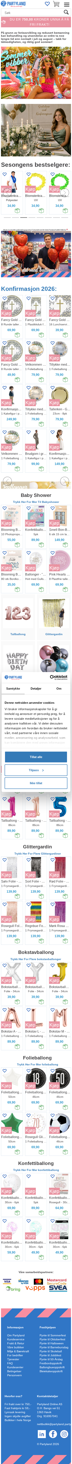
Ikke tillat (36, 783)
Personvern (14, 1375)
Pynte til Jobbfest (50, 1355)
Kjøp (22, 189)
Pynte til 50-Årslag (51, 1359)
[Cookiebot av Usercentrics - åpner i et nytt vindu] (50, 677)
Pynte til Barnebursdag (54, 1347)
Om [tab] (58, 688)
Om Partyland (16, 1335)
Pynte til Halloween (52, 1343)
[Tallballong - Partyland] (18, 612)
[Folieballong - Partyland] (54, 659)
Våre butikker (15, 1347)
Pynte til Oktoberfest (52, 1339)
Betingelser (14, 1371)
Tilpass (34, 770)
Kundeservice (15, 1339)
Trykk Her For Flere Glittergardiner (38, 853)
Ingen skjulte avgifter (18, 1416)
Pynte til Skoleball (51, 1351)
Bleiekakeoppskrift (51, 1371)
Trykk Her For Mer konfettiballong (36, 1170)
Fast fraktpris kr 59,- (17, 1408)
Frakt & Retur (15, 1343)
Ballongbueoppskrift (52, 1367)
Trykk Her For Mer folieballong (37, 1064)
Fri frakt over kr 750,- (18, 1404)
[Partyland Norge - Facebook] (53, 1433)
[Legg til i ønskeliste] (20, 174)
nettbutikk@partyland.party (54, 1424)
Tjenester (13, 1359)
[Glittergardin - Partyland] (54, 612)
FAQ (10, 1363)
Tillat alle (36, 757)
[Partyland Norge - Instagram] (64, 1433)
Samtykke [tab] (13, 688)
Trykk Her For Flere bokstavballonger (36, 959)
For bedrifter (15, 1355)
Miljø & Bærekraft (18, 1351)
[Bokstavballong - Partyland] (18, 659)
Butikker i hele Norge (18, 1420)
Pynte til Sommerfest (53, 1335)
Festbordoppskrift (51, 1363)
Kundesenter (15, 1367)
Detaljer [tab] (36, 688)
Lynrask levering (15, 1412)
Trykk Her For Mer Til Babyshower (36, 501)
